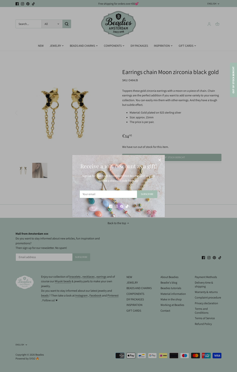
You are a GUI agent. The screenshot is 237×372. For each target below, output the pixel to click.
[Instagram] (116, 206)
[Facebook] (110, 206)
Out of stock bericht (233, 80)
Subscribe (147, 194)
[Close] (160, 160)
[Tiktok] (127, 206)
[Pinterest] (121, 206)
